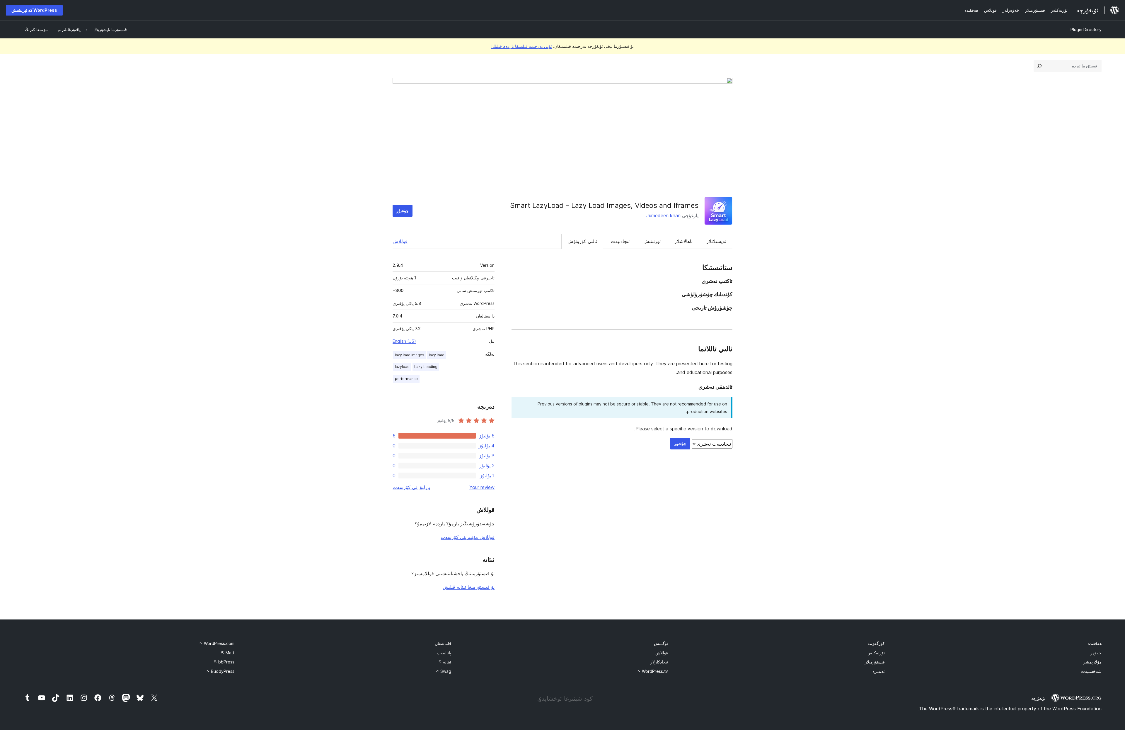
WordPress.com (216, 643)
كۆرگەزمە (876, 643)
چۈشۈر (402, 210)
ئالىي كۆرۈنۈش (582, 241)
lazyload (402, 366)
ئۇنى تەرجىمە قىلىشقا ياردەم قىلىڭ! (521, 46)
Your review (482, 487)
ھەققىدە (1095, 643)
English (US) (404, 341)
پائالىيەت (444, 652)
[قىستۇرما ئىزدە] (1039, 66)
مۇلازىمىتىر (1092, 661)
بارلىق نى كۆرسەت (411, 487)
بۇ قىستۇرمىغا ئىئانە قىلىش (469, 587)
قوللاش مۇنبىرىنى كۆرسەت (468, 537)
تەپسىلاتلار (716, 241)
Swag (443, 671)
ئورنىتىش (652, 241)
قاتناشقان (443, 643)
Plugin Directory (1086, 29)
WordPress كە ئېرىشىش (34, 10)
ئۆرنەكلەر (876, 652)
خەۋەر (1096, 652)
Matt (227, 652)
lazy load (436, 355)
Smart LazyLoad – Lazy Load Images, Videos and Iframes (604, 205)
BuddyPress (220, 671)
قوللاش (400, 241)
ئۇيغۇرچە (1038, 698)
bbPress (223, 661)
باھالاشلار (683, 241)
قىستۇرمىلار (875, 661)
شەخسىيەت (1091, 671)
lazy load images (409, 355)
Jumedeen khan (663, 215)
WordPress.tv (652, 671)
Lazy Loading (425, 366)
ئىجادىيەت (620, 241)
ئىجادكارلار (659, 661)
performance (406, 378)
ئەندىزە (878, 671)
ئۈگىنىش (661, 643)
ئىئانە (444, 661)
